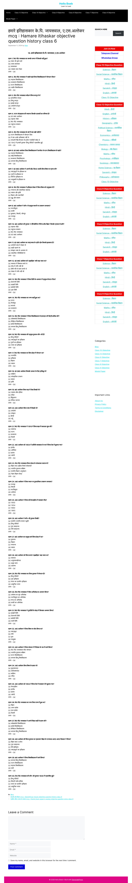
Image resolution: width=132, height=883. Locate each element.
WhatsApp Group (109, 58)
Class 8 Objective (75, 13)
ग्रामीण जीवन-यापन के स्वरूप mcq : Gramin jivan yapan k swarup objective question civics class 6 (42, 799)
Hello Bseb (66, 3)
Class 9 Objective (58, 13)
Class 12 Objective (21, 13)
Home (8, 13)
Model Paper (10, 19)
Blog (12, 794)
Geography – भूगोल (110, 123)
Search (118, 33)
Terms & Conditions (103, 408)
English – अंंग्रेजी (109, 93)
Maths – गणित (109, 79)
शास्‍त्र (117, 177)
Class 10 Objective (39, 13)
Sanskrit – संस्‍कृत (110, 88)
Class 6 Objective (108, 13)
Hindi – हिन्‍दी (110, 83)
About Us (99, 401)
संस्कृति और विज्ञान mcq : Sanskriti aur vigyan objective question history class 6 (36, 797)
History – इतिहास (109, 118)
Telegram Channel (109, 53)
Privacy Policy (100, 404)
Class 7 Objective (92, 13)
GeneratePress (77, 880)
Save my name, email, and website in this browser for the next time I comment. (43, 860)
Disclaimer (99, 411)
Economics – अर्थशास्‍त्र (109, 135)
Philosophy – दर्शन (107, 177)
